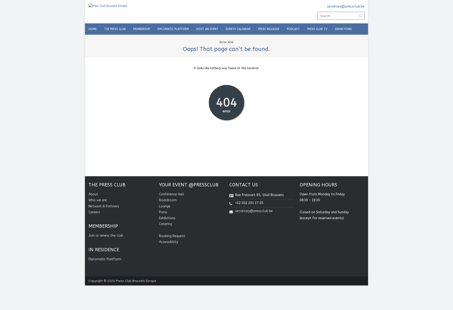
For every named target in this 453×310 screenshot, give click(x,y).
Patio (163, 212)
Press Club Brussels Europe (136, 281)
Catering (165, 224)
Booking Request (172, 236)
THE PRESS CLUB (115, 29)
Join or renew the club (105, 236)
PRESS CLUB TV (317, 29)
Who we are (97, 200)
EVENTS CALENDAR (238, 29)
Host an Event (207, 29)
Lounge (164, 206)
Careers (94, 212)
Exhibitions (343, 29)
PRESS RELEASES (268, 29)
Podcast (293, 29)
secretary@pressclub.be (254, 211)
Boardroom (168, 200)
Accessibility (168, 242)
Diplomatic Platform (173, 29)
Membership (141, 29)
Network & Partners (103, 206)
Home (92, 29)
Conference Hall (171, 194)
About (93, 194)
